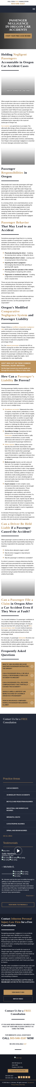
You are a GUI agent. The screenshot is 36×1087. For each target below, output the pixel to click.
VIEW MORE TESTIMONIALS (18, 904)
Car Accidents (12, 788)
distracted (22, 638)
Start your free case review (18, 36)
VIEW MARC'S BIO (18, 992)
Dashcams (8, 435)
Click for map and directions (18, 1070)
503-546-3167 (18, 1038)
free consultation (13, 965)
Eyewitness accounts (12, 409)
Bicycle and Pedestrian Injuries (20, 801)
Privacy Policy (15, 1084)
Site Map (22, 1084)
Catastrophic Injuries (16, 824)
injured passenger (13, 345)
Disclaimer (30, 1082)
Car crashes (5, 126)
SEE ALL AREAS (7, 836)
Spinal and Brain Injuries (17, 830)
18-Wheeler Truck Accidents (18, 795)
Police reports (9, 444)
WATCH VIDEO (18, 999)
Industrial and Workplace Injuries (17, 809)
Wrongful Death (13, 817)
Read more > (30, 895)
